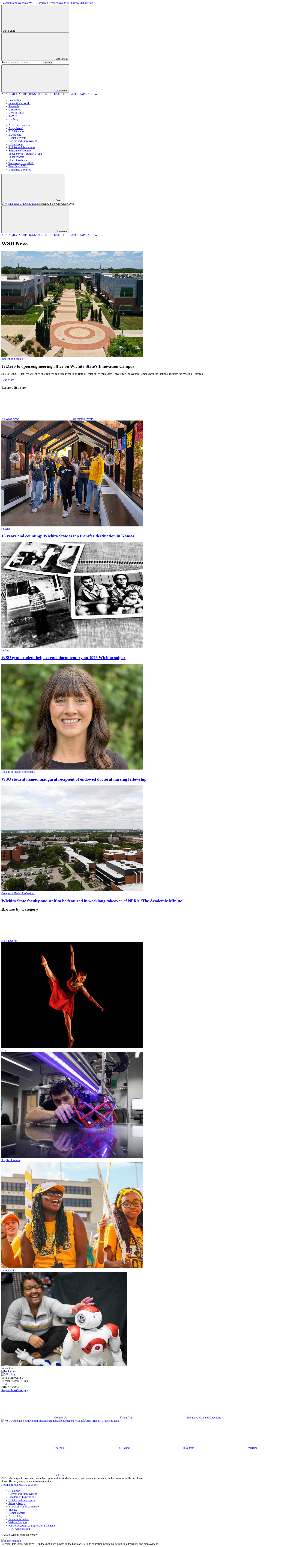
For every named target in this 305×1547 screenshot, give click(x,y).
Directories (52, 2)
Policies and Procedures (21, 147)
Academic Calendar (19, 125)
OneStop (88, 2)
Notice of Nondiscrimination (24, 1506)
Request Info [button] (8, 1390)
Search (5, 62)
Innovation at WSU (24, 2)
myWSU (78, 2)
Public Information (18, 1519)
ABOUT (76, 94)
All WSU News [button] (10, 418)
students (5, 528)
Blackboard (14, 134)
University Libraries (19, 169)
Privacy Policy (16, 1503)
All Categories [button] (9, 940)
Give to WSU (65, 2)
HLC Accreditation (19, 1528)
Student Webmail (18, 160)
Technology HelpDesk (21, 163)
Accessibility (15, 1516)
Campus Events (17, 137)
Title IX (12, 1509)
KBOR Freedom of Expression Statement (31, 1525)
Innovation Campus (12, 358)
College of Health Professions (18, 771)
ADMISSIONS (27, 94)
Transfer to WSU (18, 166)
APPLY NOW (89, 94)
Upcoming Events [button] (83, 418)
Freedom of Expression (21, 1496)
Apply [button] (24, 1390)
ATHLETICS (63, 94)
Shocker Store (16, 156)
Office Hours (15, 144)
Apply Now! (15, 128)
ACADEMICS (9, 94)
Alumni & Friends (11, 1484)
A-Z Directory (16, 131)
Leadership (7, 2)
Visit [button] (18, 1390)
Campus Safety (16, 1512)
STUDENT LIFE (46, 94)
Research (40, 2)
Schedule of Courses (19, 150)
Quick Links (9, 30)
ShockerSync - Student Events (25, 153)
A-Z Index (14, 1490)
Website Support (17, 1522)
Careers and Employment (22, 140)
